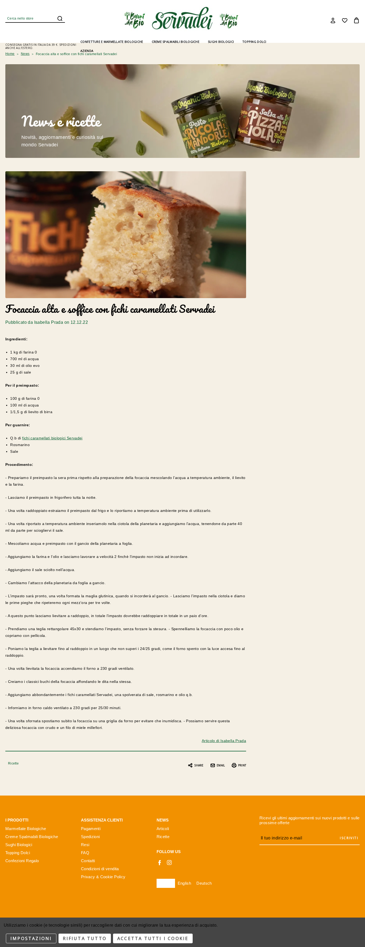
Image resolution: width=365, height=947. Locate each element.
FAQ (85, 852)
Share (198, 765)
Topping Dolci (17, 852)
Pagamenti (90, 828)
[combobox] (166, 883)
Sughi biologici (221, 42)
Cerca (60, 18)
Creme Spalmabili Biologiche (31, 836)
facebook (159, 862)
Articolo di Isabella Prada (224, 741)
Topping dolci (254, 42)
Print (242, 765)
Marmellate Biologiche (25, 828)
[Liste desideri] (345, 20)
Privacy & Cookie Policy (103, 876)
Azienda (86, 51)
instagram (169, 862)
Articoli (163, 828)
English (184, 883)
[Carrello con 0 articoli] (356, 20)
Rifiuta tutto (85, 938)
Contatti (88, 860)
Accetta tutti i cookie (152, 938)
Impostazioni (31, 938)
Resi (85, 844)
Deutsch (204, 883)
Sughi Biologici (18, 844)
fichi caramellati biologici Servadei (52, 438)
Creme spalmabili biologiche (175, 42)
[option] (184, 883)
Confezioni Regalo (22, 860)
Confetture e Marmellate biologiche (111, 42)
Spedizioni (90, 836)
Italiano (165, 883)
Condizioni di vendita (100, 868)
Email (221, 765)
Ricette (13, 763)
